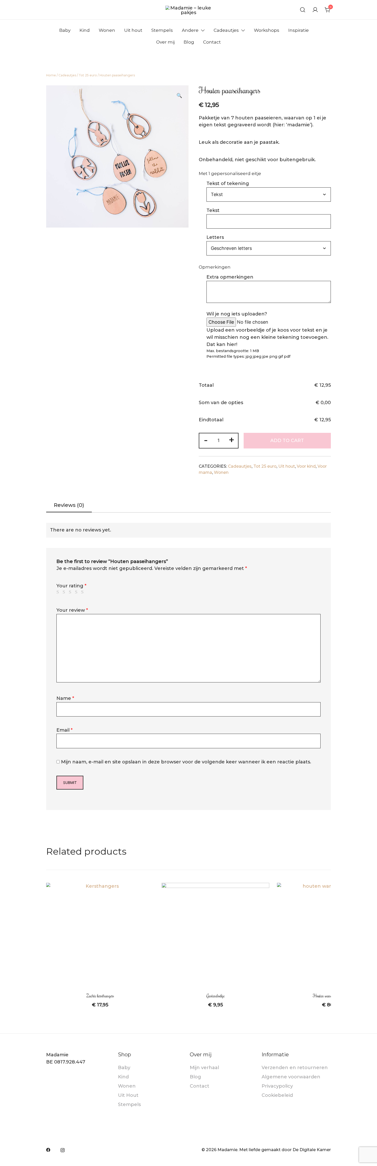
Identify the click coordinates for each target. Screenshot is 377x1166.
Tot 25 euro (88, 75)
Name (65, 698)
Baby (65, 30)
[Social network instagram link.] (63, 1149)
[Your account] (315, 10)
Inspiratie (298, 30)
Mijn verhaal (204, 1067)
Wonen (107, 30)
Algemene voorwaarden (291, 1077)
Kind (85, 30)
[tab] (69, 505)
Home (51, 75)
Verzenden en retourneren (295, 1067)
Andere (190, 30)
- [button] (206, 440)
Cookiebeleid (277, 1095)
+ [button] (231, 440)
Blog (189, 42)
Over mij (165, 42)
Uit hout (133, 30)
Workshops (266, 30)
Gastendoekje (215, 995)
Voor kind (306, 466)
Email (64, 730)
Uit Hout (128, 1095)
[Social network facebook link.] (48, 1149)
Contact (212, 42)
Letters (215, 237)
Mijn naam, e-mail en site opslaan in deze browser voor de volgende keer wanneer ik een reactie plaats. (186, 762)
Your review (72, 610)
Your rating (71, 586)
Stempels (162, 30)
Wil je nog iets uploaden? (236, 314)
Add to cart (287, 440)
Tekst (213, 210)
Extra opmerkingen (229, 277)
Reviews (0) (69, 505)
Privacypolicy (277, 1086)
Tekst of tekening (227, 183)
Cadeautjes (226, 30)
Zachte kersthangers (100, 995)
